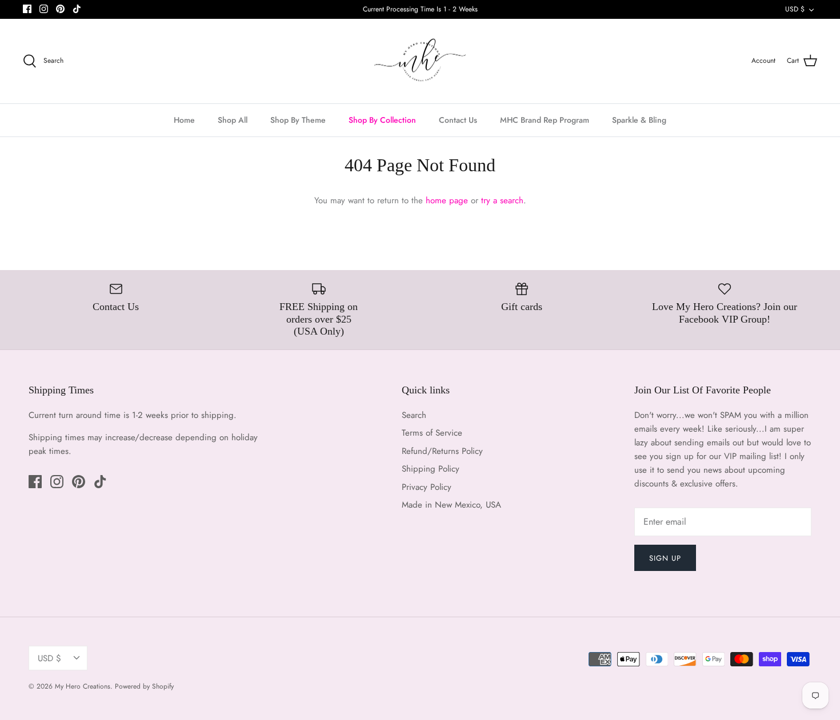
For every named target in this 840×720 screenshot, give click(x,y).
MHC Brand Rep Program (544, 120)
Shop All (232, 120)
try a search (502, 200)
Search (414, 415)
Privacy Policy (426, 487)
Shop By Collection (382, 120)
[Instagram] (43, 9)
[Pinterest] (60, 9)
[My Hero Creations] (420, 61)
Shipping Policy (430, 468)
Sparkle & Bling (639, 120)
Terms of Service (432, 433)
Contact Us (458, 120)
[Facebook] (27, 9)
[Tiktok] (77, 9)
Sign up (665, 558)
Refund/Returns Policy (442, 451)
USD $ (795, 9)
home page (447, 200)
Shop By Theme (298, 120)
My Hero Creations (82, 686)
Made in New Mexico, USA (451, 504)
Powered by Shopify (144, 686)
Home (184, 120)
